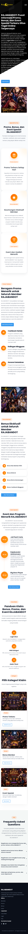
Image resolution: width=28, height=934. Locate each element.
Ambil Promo (7, 724)
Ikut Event (6, 801)
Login (2, 916)
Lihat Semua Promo (7, 324)
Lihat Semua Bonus (9, 495)
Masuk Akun (15, 81)
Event (2, 908)
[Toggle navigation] (25, 5)
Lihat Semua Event (14, 587)
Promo (3, 903)
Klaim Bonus (7, 763)
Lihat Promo (5, 81)
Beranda (3, 901)
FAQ (2, 918)
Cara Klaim (4, 913)
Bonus (2, 906)
